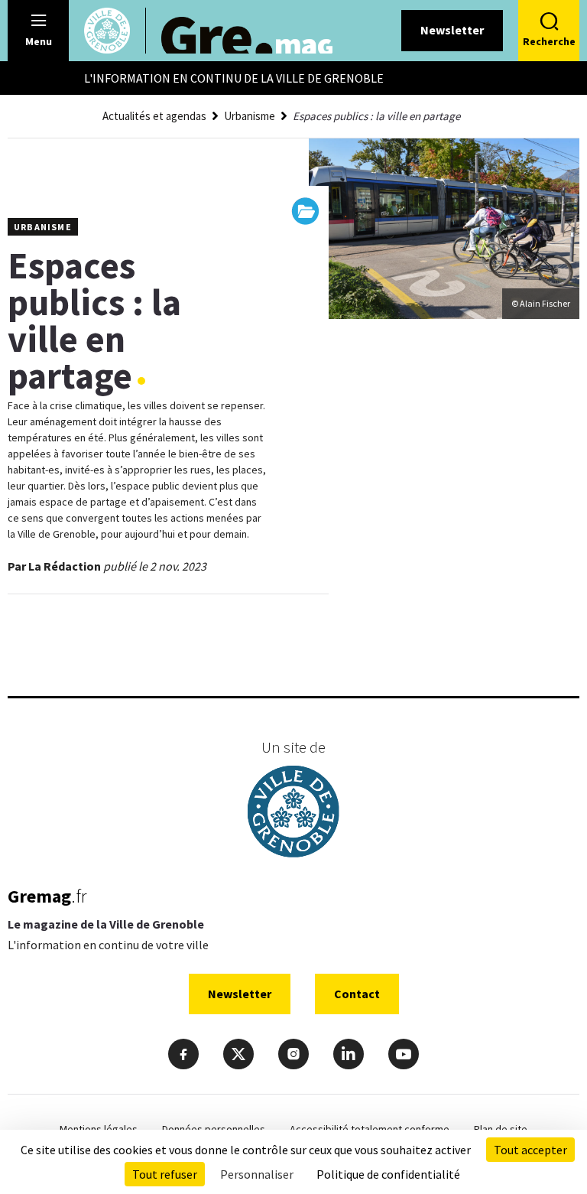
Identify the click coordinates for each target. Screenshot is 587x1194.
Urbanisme (249, 116)
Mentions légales (99, 1129)
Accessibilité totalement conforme (369, 1129)
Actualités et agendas (154, 116)
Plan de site (500, 1129)
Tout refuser (164, 1174)
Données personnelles (213, 1129)
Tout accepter (530, 1149)
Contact (357, 993)
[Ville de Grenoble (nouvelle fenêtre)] (293, 813)
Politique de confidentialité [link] (388, 1174)
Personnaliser (257, 1174)
